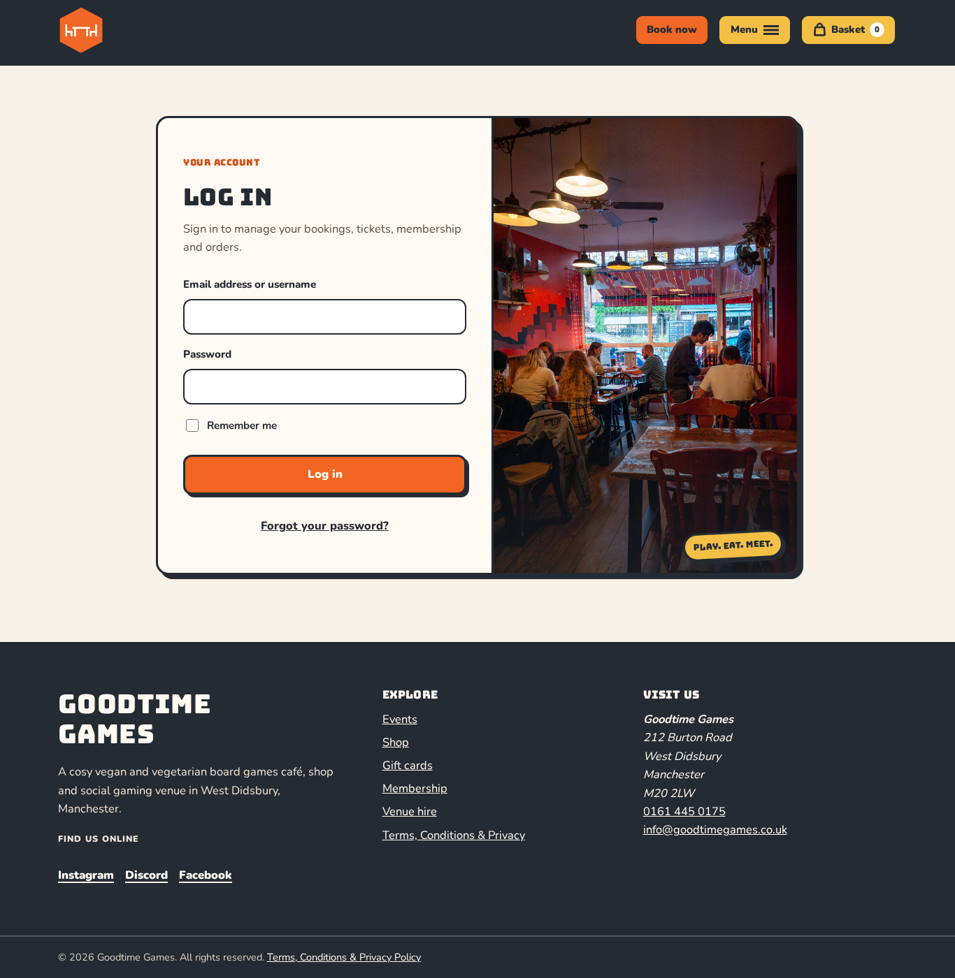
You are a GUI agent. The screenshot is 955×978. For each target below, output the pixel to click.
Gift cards (407, 765)
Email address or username (249, 284)
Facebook (205, 875)
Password (207, 354)
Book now (672, 29)
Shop (395, 742)
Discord (146, 875)
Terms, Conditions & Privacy (453, 835)
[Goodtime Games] (109, 30)
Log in (325, 474)
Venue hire (409, 811)
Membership (414, 788)
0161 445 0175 (684, 811)
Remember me (242, 425)
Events (399, 719)
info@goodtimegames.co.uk (715, 830)
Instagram (86, 875)
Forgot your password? (325, 526)
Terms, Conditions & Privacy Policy (344, 957)
